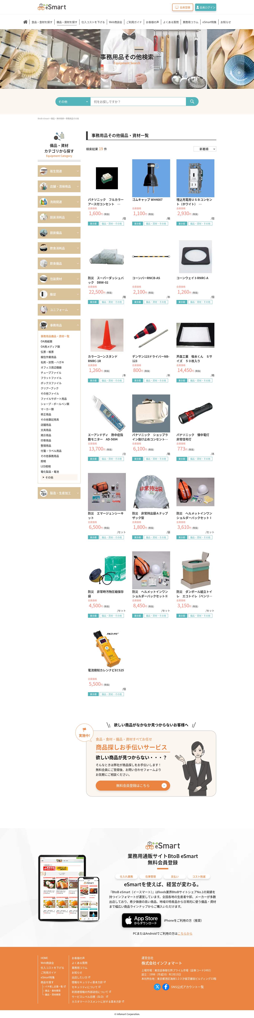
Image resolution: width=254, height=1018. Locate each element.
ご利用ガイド (134, 22)
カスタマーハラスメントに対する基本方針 (96, 1001)
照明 (43, 461)
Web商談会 (115, 22)
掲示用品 (46, 435)
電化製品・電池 (50, 471)
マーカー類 (47, 409)
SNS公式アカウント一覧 (187, 987)
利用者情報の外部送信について (90, 992)
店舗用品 (46, 424)
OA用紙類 (46, 341)
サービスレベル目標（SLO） (88, 996)
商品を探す (47, 982)
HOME (44, 958)
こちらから (185, 933)
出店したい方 (79, 977)
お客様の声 (152, 22)
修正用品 (46, 414)
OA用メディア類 (50, 346)
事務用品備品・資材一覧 (55, 336)
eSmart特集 (209, 22)
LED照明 (46, 466)
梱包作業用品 (48, 357)
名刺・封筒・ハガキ (52, 362)
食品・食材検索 (53, 990)
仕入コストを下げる (93, 22)
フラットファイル (51, 378)
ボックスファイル (51, 383)
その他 (49, 477)
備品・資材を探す (67, 22)
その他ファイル (50, 393)
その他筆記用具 (50, 419)
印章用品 (46, 440)
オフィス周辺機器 (51, 367)
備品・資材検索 (53, 994)
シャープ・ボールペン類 (55, 404)
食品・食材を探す (42, 22)
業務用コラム (190, 22)
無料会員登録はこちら (133, 785)
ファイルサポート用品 (54, 398)
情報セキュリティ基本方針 (87, 982)
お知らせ (226, 22)
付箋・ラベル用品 (51, 451)
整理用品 (46, 445)
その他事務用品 (50, 456)
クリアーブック (50, 388)
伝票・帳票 (47, 352)
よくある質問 (171, 22)
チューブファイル (51, 372)
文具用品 (46, 430)
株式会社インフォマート (162, 963)
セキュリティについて (85, 987)
